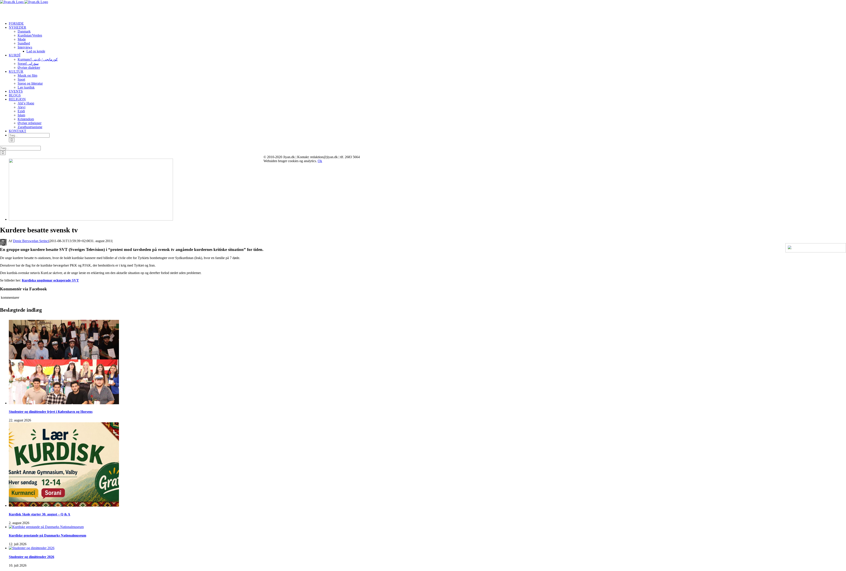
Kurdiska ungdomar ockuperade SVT (50, 280)
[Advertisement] (51, 10)
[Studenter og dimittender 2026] (31, 548)
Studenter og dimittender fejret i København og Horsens (51, 411)
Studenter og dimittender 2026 (31, 557)
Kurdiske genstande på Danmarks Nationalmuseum (47, 535)
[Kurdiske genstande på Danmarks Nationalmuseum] (46, 527)
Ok (320, 161)
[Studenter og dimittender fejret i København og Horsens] (64, 403)
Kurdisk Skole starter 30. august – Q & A (39, 514)
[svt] (91, 219)
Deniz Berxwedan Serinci (31, 241)
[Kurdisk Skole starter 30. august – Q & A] (64, 505)
